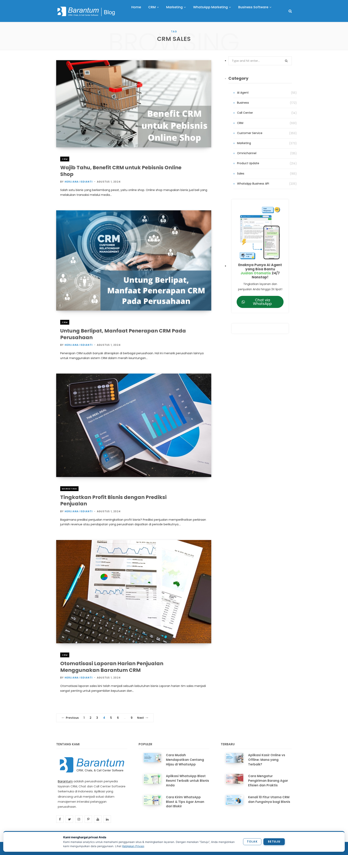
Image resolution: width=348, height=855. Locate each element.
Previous (72, 718)
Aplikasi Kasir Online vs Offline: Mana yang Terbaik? (266, 759)
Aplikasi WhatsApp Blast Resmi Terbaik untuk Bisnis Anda (187, 780)
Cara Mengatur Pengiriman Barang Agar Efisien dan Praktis (268, 780)
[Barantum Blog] (86, 11)
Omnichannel (246, 153)
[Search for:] (260, 61)
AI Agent (243, 93)
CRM (65, 159)
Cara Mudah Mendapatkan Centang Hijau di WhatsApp (185, 759)
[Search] (290, 11)
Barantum (65, 781)
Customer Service (249, 133)
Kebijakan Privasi (133, 846)
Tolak (252, 842)
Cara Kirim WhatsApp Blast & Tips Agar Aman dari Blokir (185, 802)
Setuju (274, 842)
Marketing (69, 488)
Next (140, 718)
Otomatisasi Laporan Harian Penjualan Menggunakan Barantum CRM (111, 667)
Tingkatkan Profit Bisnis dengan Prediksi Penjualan (113, 500)
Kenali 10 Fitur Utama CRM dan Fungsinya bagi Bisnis (269, 799)
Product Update (248, 163)
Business (243, 103)
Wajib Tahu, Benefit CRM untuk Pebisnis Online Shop (120, 171)
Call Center (245, 113)
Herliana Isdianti (79, 181)
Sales (240, 173)
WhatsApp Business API (253, 184)
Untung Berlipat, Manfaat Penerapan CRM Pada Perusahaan (123, 334)
